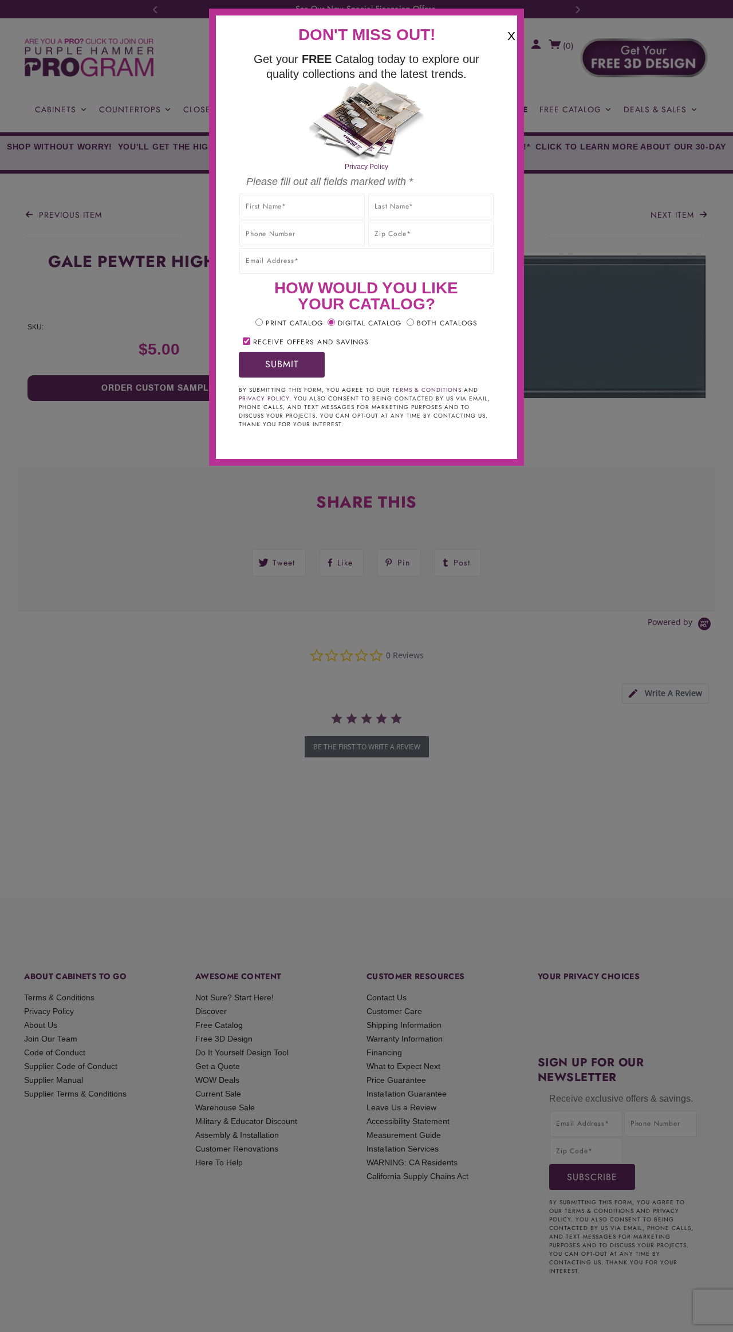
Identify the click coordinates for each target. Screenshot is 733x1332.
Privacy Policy (366, 167)
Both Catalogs (447, 323)
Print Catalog (294, 323)
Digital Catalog (369, 323)
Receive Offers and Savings (311, 342)
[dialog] (366, 666)
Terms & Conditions (427, 390)
